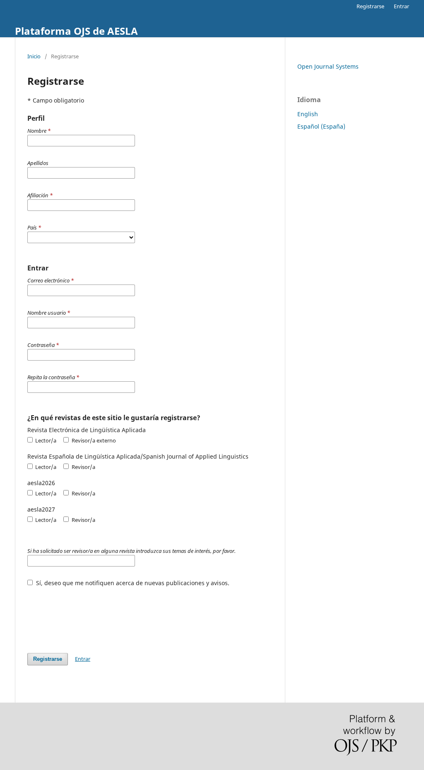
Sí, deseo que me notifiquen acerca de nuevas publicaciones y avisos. (131, 583)
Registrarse (370, 6)
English (307, 114)
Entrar (401, 6)
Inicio (34, 56)
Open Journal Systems (328, 66)
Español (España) (321, 126)
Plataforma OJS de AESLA (76, 31)
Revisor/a (82, 467)
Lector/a (45, 440)
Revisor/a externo (93, 440)
